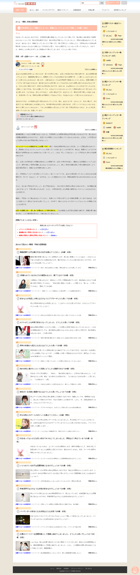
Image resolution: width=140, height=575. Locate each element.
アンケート (106, 10)
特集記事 (91, 10)
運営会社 (58, 568)
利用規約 (66, 568)
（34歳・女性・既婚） (31, 63)
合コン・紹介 (34, 10)
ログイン (124, 3)
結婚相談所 (77, 10)
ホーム (52, 568)
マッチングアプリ (48, 10)
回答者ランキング (120, 10)
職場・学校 (20, 10)
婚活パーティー (63, 10)
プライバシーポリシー (77, 568)
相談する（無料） (115, 2)
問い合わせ (89, 568)
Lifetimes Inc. (68, 571)
